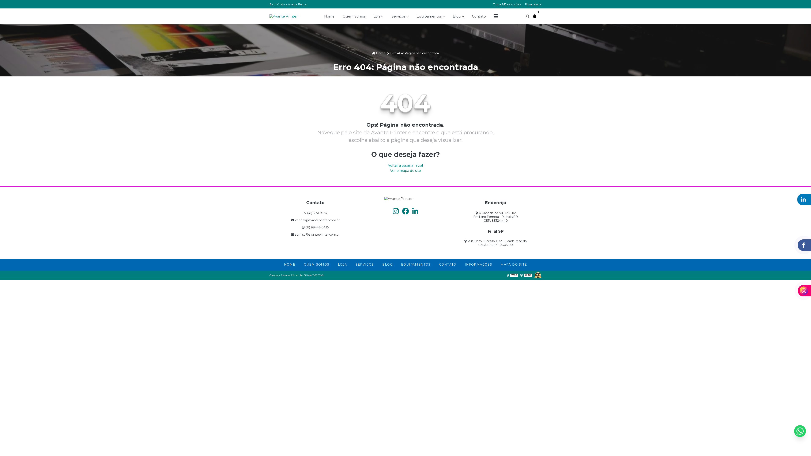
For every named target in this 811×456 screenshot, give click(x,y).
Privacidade (533, 4)
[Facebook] (405, 211)
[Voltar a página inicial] (283, 16)
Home (329, 16)
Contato (479, 16)
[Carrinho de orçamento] (534, 16)
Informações (478, 264)
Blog (457, 16)
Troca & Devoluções (507, 4)
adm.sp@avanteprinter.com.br (317, 234)
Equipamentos (429, 16)
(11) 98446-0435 (317, 227)
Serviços (399, 16)
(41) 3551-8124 (316, 213)
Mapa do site (514, 264)
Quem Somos (354, 16)
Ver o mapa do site (405, 171)
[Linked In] (415, 211)
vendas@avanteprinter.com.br (317, 220)
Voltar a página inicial (405, 165)
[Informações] (496, 16)
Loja (377, 16)
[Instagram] (396, 211)
